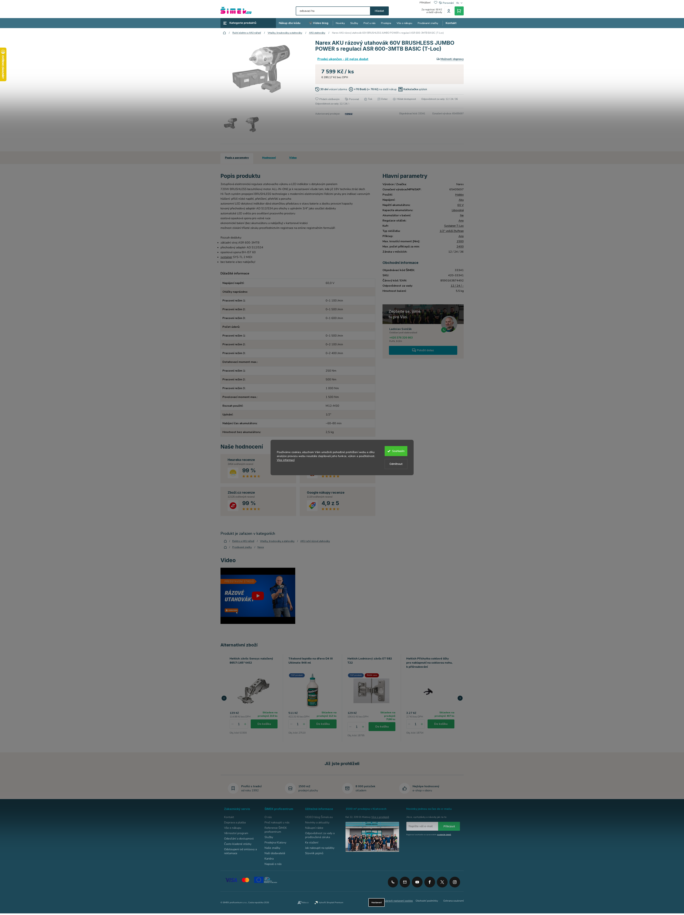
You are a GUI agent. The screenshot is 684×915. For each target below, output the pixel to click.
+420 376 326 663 (401, 338)
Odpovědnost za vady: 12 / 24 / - (332, 103)
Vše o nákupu (232, 828)
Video (293, 157)
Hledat (379, 11)
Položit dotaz (425, 350)
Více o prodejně (380, 817)
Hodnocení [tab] (269, 157)
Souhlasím (398, 451)
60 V (460, 205)
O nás (268, 817)
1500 (460, 241)
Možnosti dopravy (452, 59)
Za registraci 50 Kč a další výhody (431, 11)
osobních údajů (444, 834)
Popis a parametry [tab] (237, 157)
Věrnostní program (236, 833)
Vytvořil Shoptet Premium (330, 902)
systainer (226, 257)
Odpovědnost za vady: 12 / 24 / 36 (439, 99)
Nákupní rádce (314, 828)
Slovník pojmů (314, 853)
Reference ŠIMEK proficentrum (275, 830)
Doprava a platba (235, 822)
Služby (268, 837)
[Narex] (348, 113)
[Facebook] (430, 881)
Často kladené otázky (237, 844)
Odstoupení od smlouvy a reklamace (240, 851)
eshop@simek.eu (405, 882)
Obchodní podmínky (427, 900)
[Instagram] (455, 881)
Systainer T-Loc (454, 226)
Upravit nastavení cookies (399, 900)
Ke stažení (311, 843)
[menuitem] (289, 23)
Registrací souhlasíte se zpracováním (428, 834)
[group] (253, 698)
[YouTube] (417, 881)
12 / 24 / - (457, 286)
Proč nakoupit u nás (277, 822)
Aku (461, 200)
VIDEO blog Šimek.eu (319, 817)
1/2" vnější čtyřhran (452, 231)
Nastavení (376, 902)
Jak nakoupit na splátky (319, 848)
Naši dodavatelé (274, 853)
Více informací (286, 460)
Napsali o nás (273, 864)
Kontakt (229, 817)
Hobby (459, 195)
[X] (442, 882)
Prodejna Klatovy (275, 843)
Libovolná (458, 210)
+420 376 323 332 (393, 882)
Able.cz (305, 902)
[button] (245, 723)
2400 (460, 247)
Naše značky (272, 848)
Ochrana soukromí (453, 900)
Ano (461, 221)
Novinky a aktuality (317, 822)
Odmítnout (396, 464)
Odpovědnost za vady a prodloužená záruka (320, 835)
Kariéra (269, 859)
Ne (462, 215)
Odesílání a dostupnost (239, 839)
